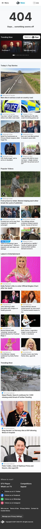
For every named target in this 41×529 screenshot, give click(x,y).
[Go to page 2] (15, 55)
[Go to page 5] (20, 55)
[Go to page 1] (14, 55)
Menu (7, 3)
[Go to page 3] (17, 55)
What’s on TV (6, 487)
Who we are (5, 508)
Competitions (26, 484)
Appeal (23, 487)
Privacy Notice (25, 508)
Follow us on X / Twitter (12, 491)
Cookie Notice (5, 510)
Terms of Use (14, 508)
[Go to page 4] (18, 55)
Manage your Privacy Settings (12, 516)
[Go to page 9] (26, 55)
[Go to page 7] (23, 55)
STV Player (5, 484)
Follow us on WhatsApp (12, 499)
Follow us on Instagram (12, 503)
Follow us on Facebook (12, 495)
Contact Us (34, 508)
